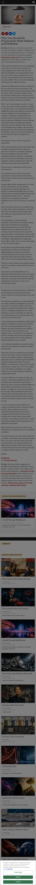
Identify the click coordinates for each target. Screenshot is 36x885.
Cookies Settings (18, 872)
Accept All (18, 881)
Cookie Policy (9, 869)
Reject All (18, 877)
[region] (18, 872)
